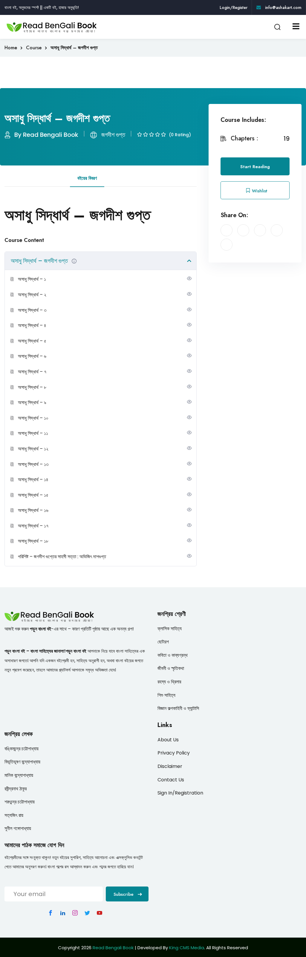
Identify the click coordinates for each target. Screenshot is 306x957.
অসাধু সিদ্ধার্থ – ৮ (32, 387)
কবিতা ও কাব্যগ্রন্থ (172, 655)
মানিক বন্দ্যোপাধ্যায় (18, 775)
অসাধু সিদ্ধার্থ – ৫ (32, 341)
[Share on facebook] (226, 230)
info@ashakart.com (283, 7)
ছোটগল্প (163, 641)
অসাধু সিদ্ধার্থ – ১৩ (33, 464)
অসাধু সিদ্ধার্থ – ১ (32, 279)
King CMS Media (186, 947)
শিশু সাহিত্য (166, 695)
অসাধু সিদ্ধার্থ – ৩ (32, 310)
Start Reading (255, 166)
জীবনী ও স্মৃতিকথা (170, 668)
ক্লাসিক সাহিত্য (169, 628)
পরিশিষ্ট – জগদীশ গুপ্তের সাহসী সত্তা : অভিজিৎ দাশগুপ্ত (62, 556)
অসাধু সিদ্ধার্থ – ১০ (33, 418)
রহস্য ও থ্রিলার (169, 681)
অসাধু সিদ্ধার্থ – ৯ (32, 402)
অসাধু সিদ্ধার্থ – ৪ (32, 325)
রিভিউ (119, 178)
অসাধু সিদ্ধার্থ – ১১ (33, 433)
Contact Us (170, 779)
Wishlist (258, 191)
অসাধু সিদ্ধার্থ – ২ (32, 294)
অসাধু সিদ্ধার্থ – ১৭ (33, 525)
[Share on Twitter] (243, 230)
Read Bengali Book (113, 947)
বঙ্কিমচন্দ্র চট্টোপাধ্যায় (21, 748)
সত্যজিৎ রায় (13, 815)
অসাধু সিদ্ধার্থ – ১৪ (33, 479)
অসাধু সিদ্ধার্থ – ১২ (33, 448)
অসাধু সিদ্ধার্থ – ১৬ (33, 510)
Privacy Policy (173, 752)
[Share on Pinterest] (277, 230)
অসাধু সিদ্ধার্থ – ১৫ (33, 495)
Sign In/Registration (180, 792)
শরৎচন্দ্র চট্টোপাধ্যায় (19, 801)
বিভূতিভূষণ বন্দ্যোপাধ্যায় (22, 761)
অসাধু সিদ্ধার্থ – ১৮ (33, 541)
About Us (168, 739)
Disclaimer (169, 766)
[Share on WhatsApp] (226, 245)
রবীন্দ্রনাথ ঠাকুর (15, 788)
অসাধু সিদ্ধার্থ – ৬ (32, 356)
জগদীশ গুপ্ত (113, 135)
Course (34, 47)
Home (10, 47)
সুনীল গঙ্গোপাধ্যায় (17, 828)
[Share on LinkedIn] (260, 230)
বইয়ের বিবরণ (87, 178)
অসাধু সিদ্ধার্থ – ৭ (32, 371)
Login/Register (233, 7)
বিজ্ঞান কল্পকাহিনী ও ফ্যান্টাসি (178, 708)
